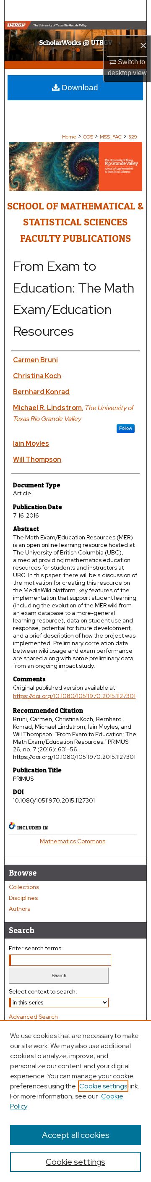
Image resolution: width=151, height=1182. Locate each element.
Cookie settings (103, 1086)
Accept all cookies (75, 1135)
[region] (75, 1101)
